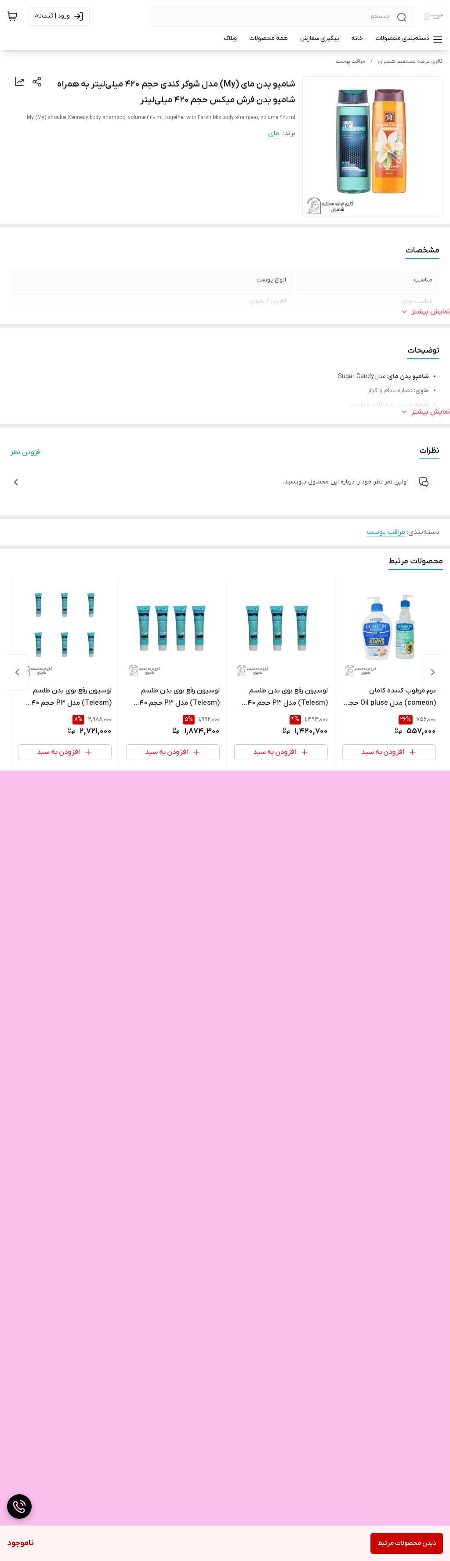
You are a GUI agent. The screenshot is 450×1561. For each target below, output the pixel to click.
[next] (17, 672)
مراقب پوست (350, 61)
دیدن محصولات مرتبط (406, 1543)
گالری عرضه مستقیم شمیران (410, 61)
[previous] (432, 672)
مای (273, 133)
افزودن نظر (26, 452)
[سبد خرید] (12, 16)
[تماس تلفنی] (19, 1506)
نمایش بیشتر (430, 311)
